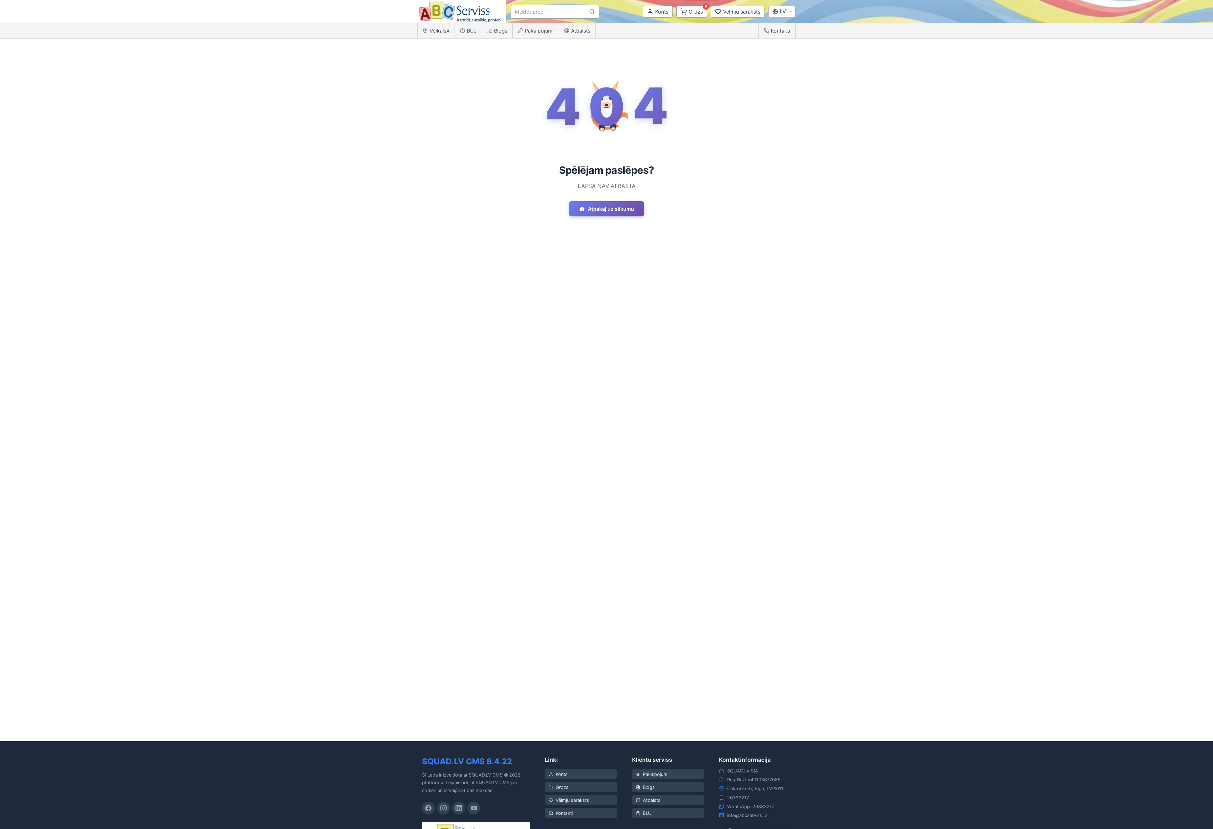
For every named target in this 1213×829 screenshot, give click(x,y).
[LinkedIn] (458, 808)
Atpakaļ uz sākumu (611, 209)
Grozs (562, 787)
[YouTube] (474, 808)
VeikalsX (440, 30)
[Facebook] (428, 808)
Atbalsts (580, 30)
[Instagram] (443, 808)
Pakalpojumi (539, 30)
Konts (562, 774)
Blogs (500, 30)
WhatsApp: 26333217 (750, 806)
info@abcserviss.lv (747, 815)
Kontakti (780, 30)
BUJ (472, 30)
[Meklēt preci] (592, 11)
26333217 (738, 797)
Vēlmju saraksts (572, 800)
